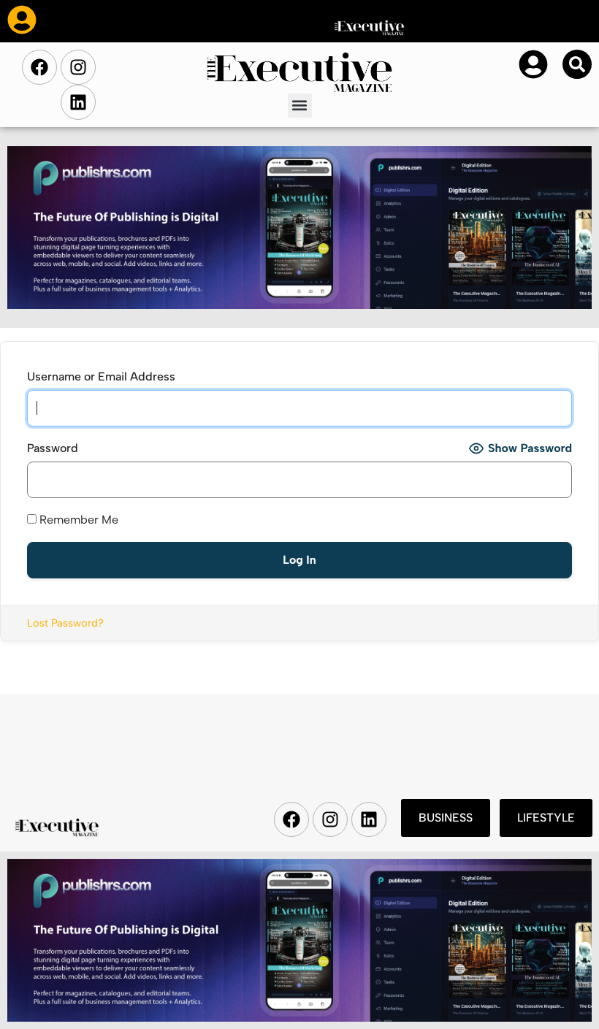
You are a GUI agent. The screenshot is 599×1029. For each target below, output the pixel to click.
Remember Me (77, 520)
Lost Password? (65, 623)
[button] (300, 105)
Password (52, 448)
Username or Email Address (101, 376)
